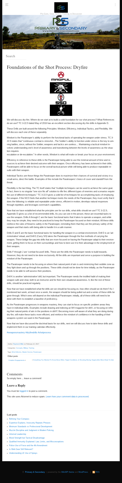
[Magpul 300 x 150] (61, 76)
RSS (98, 472)
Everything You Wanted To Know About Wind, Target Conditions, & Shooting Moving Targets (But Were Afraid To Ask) (73, 360)
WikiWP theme (67, 472)
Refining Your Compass (19, 419)
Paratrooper (37, 352)
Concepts (19, 348)
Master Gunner (27, 352)
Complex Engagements (16, 360)
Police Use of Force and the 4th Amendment (28, 445)
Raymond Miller (18, 344)
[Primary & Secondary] (61, 7)
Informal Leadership (17, 434)
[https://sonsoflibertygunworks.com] (61, 87)
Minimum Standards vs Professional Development (30, 427)
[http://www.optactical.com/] (61, 110)
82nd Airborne (16, 352)
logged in (24, 391)
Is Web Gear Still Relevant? (21, 449)
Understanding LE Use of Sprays (23, 453)
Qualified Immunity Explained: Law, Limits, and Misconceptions (36, 442)
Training (31, 348)
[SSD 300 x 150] (61, 99)
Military (25, 348)
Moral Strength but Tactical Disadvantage (27, 438)
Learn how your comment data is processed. (67, 396)
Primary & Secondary (35, 472)
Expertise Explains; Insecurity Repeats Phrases (29, 423)
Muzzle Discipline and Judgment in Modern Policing (31, 430)
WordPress (83, 472)
